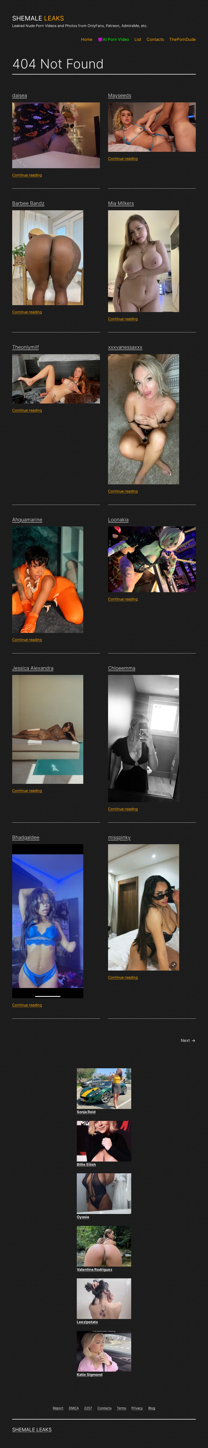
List (137, 39)
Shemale (38, 18)
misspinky (119, 837)
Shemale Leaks (32, 1430)
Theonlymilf (25, 347)
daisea (19, 95)
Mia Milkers (121, 203)
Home (86, 39)
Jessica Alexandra (32, 668)
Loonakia (118, 520)
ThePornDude (182, 39)
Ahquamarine (27, 520)
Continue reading (27, 175)
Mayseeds (119, 95)
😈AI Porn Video (113, 39)
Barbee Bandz (28, 203)
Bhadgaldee (25, 837)
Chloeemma (121, 668)
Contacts (155, 39)
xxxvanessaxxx (125, 347)
